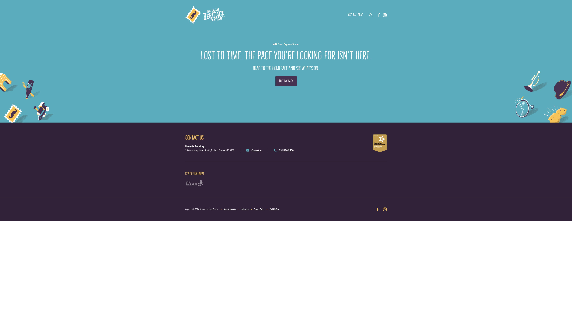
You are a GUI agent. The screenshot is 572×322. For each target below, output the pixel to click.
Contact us (256, 150)
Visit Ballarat (355, 15)
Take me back (286, 81)
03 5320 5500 (286, 150)
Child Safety (274, 209)
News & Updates (230, 209)
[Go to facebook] (379, 15)
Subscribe (245, 209)
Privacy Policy (259, 209)
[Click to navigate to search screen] (370, 15)
